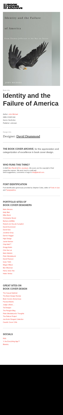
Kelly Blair (6, 212)
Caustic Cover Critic (10, 322)
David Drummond (28, 136)
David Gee (7, 229)
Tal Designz (7, 307)
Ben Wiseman (8, 267)
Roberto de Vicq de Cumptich (13, 224)
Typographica (11, 190)
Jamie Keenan (8, 241)
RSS (4, 338)
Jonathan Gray (8, 232)
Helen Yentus (7, 273)
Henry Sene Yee (9, 270)
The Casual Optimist (10, 293)
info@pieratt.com (38, 172)
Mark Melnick (7, 253)
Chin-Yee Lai (7, 250)
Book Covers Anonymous (12, 299)
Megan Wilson (8, 264)
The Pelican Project (10, 316)
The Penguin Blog (9, 310)
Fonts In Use (55, 187)
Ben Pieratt (12, 168)
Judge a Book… (8, 304)
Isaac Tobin (7, 262)
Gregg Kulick (7, 247)
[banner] (31, 4)
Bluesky (6, 344)
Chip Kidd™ (7, 244)
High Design (7, 238)
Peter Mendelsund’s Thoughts (13, 313)
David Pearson (8, 259)
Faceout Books (8, 301)
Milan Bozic (7, 215)
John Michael (13, 114)
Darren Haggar (8, 235)
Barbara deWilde (9, 221)
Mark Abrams (8, 209)
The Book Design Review (12, 296)
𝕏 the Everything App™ (11, 341)
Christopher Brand (9, 218)
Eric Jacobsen (23, 168)
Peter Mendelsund (9, 256)
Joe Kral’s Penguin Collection (13, 319)
